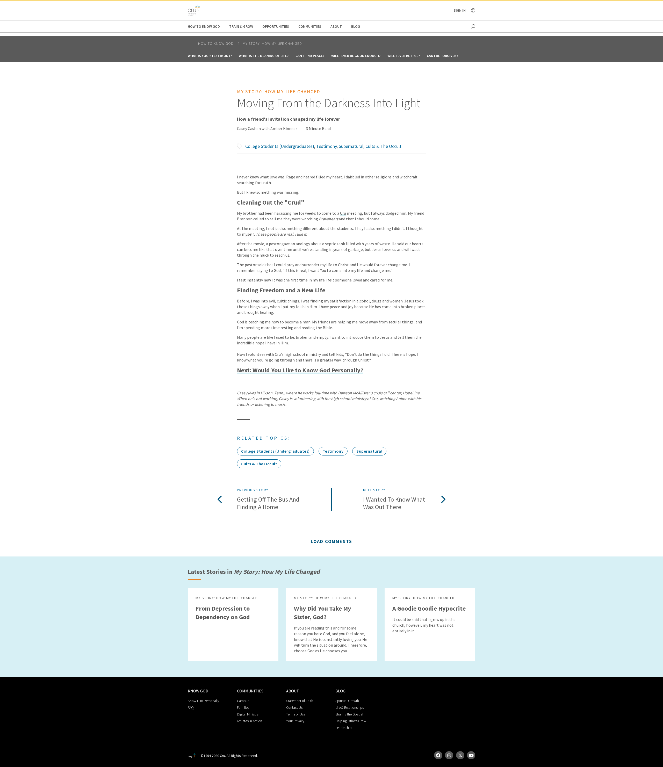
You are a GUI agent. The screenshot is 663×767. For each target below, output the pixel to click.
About (336, 26)
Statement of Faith (299, 700)
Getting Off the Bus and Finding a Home (268, 503)
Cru (343, 213)
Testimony (326, 146)
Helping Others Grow (350, 721)
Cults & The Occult (383, 146)
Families (243, 707)
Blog (355, 26)
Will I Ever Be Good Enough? (355, 55)
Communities (309, 26)
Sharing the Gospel (349, 714)
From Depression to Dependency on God (223, 612)
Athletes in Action (249, 721)
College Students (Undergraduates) (279, 146)
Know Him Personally (203, 700)
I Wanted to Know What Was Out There (394, 503)
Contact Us (294, 707)
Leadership (343, 727)
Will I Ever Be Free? (403, 55)
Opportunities (275, 26)
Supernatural (351, 146)
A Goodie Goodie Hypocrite (429, 608)
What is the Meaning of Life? (264, 55)
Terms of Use (295, 714)
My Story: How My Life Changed (272, 43)
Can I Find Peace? (310, 55)
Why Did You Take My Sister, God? (322, 612)
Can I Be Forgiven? (442, 55)
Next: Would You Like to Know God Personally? (300, 370)
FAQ (191, 707)
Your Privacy (295, 721)
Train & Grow (241, 26)
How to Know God (204, 26)
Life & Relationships (349, 707)
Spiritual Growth (347, 700)
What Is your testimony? (210, 55)
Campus (243, 700)
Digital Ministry (247, 714)
